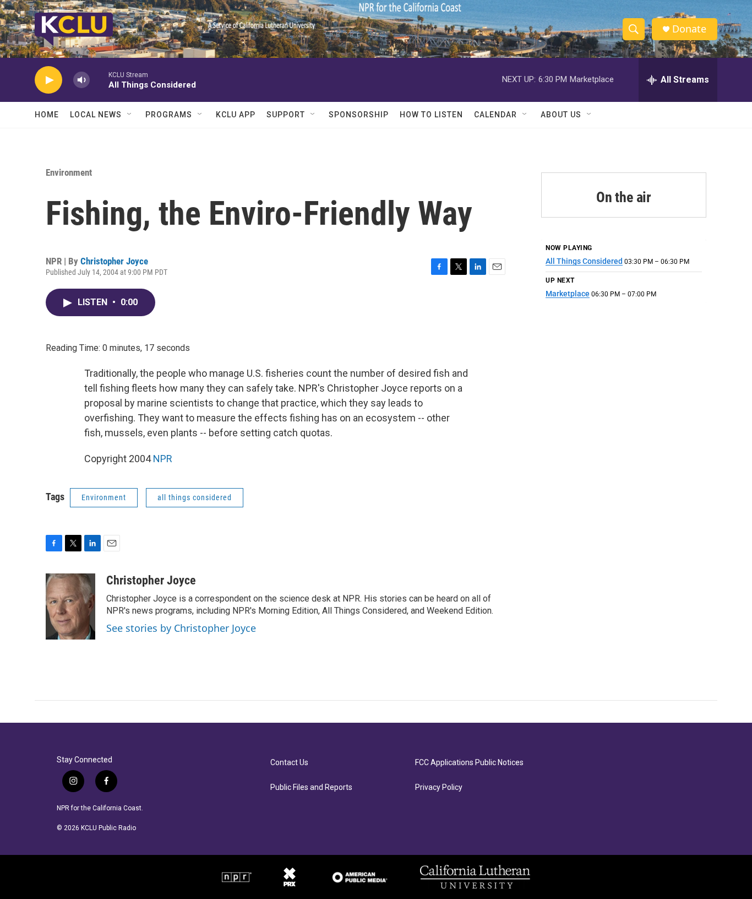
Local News (96, 114)
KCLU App (235, 114)
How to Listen (431, 114)
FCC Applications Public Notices (469, 763)
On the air (623, 197)
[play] (48, 80)
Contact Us (289, 763)
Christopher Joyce (114, 261)
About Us (561, 114)
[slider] (99, 79)
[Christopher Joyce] (70, 606)
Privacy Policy (438, 787)
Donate (689, 29)
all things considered (194, 497)
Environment (69, 172)
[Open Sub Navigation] (130, 114)
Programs (168, 114)
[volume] (81, 80)
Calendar (495, 114)
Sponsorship (359, 114)
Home (47, 114)
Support (285, 114)
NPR (162, 458)
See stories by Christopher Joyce (181, 628)
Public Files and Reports (311, 787)
